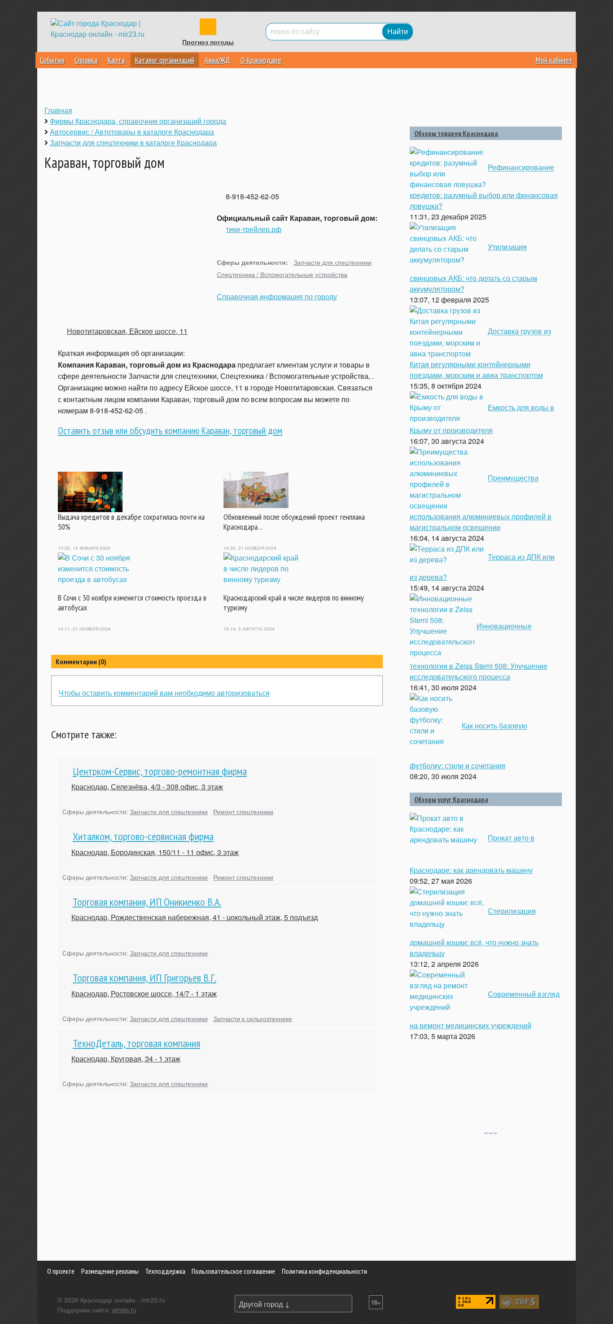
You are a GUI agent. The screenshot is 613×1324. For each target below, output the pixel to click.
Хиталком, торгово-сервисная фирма (143, 836)
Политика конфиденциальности (324, 1271)
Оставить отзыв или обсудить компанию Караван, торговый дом (170, 430)
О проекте (60, 1271)
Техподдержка (165, 1271)
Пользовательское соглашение (233, 1271)
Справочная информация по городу (277, 296)
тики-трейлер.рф (253, 229)
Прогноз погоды (208, 42)
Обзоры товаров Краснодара (456, 133)
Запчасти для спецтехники (332, 262)
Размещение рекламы (110, 1271)
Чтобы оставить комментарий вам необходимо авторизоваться (164, 693)
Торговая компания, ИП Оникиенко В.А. (147, 902)
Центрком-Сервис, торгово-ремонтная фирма (160, 771)
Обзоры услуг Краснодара (451, 799)
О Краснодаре (261, 60)
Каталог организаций (164, 60)
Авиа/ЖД (217, 60)
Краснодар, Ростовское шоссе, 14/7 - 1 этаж (144, 993)
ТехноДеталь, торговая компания (136, 1043)
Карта (116, 60)
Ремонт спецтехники (243, 811)
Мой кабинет (554, 60)
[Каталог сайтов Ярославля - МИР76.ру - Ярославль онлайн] (519, 1301)
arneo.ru (124, 1309)
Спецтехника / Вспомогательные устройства (282, 274)
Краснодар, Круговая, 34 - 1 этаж (125, 1058)
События (52, 60)
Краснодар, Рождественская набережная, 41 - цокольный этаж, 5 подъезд (194, 917)
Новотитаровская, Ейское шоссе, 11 (127, 331)
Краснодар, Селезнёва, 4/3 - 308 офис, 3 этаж (147, 786)
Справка (85, 60)
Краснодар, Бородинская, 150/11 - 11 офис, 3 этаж (155, 852)
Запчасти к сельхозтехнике (252, 1018)
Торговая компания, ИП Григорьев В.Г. (144, 978)
